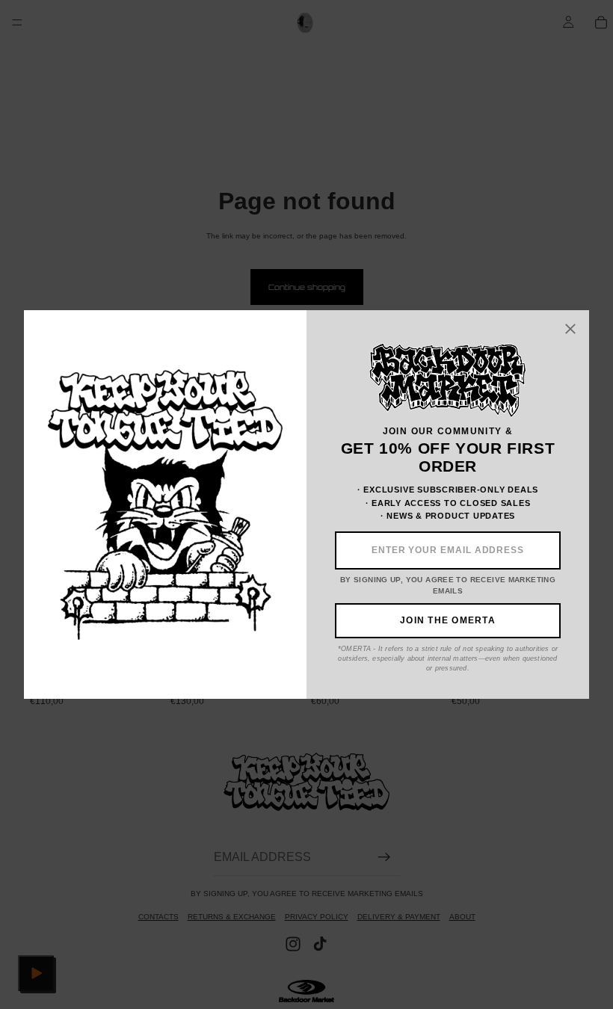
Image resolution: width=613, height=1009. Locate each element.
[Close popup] (571, 329)
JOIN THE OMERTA (448, 620)
